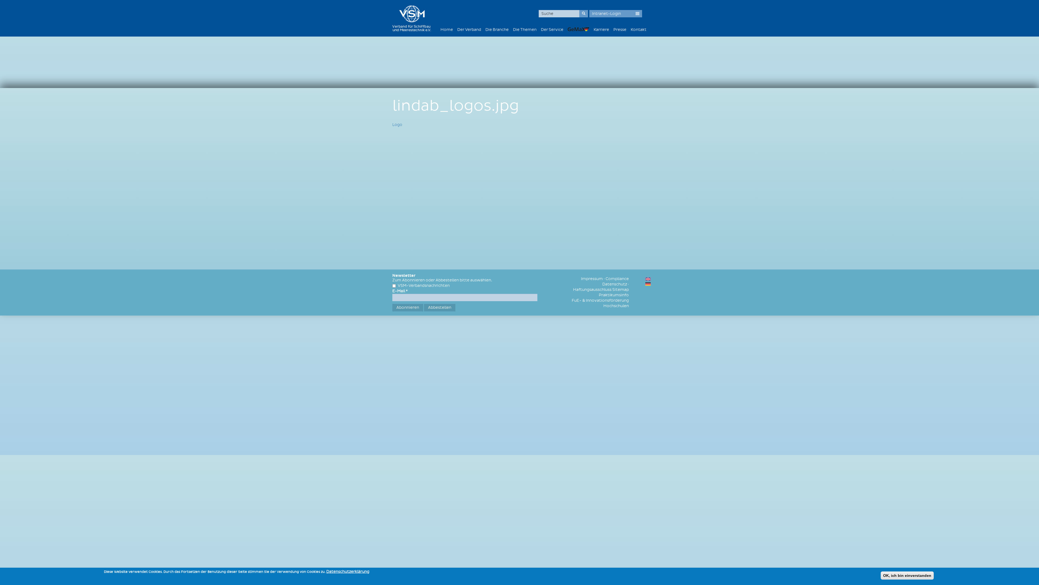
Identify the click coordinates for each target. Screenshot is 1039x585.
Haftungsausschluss (592, 289)
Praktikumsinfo (614, 295)
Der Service (552, 29)
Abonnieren (407, 307)
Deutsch (648, 284)
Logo (397, 124)
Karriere (601, 29)
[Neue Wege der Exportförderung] (578, 29)
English (648, 279)
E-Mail (400, 291)
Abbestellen (439, 307)
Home (446, 29)
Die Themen (525, 29)
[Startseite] (413, 18)
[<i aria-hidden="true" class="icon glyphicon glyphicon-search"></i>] (583, 13)
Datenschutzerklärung (347, 571)
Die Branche (497, 29)
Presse (619, 29)
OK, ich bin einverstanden (907, 575)
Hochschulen (616, 306)
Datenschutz (614, 284)
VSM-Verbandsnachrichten (424, 285)
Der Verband (469, 29)
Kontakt (638, 29)
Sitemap (620, 289)
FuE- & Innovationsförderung (600, 300)
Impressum (592, 279)
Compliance (617, 279)
